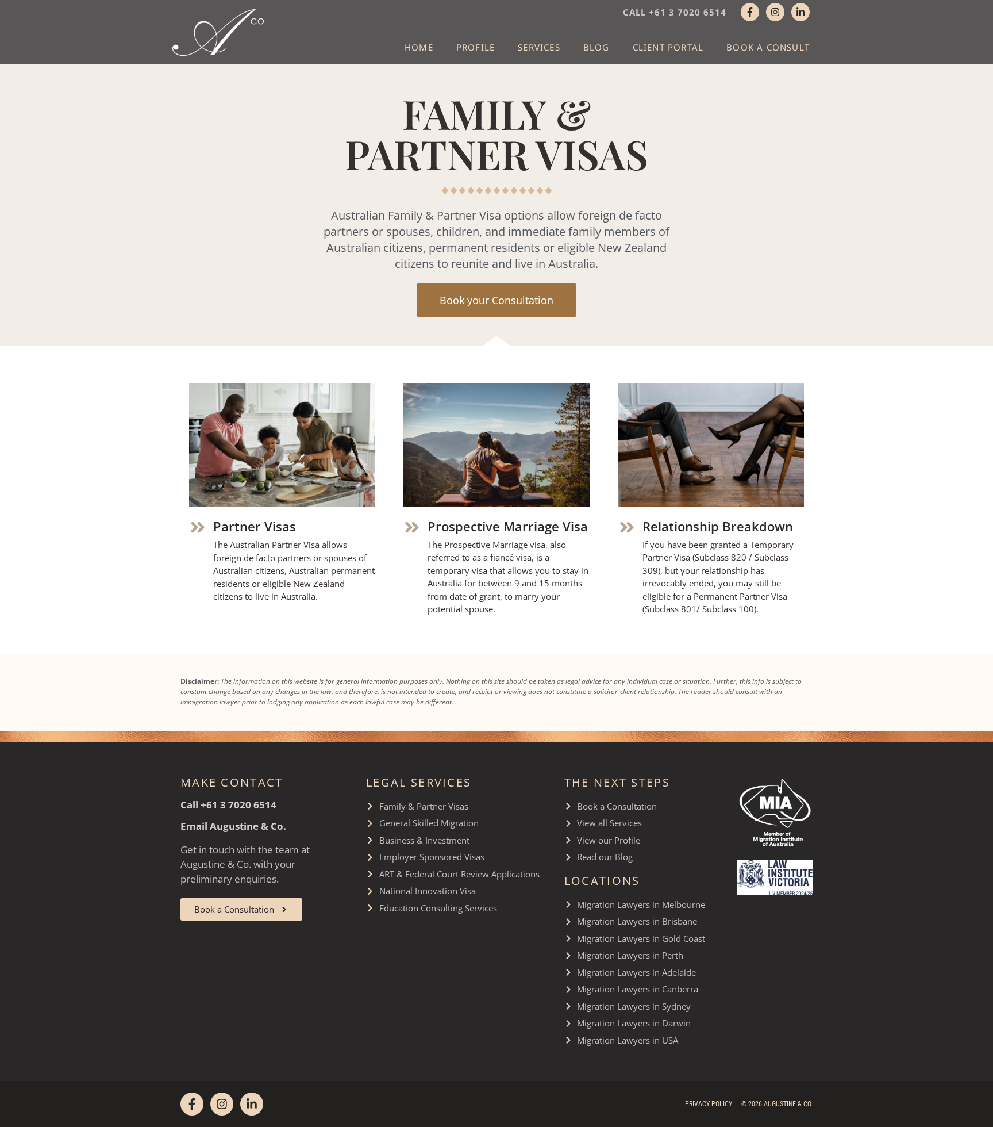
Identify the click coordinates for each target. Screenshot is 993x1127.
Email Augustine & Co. (233, 826)
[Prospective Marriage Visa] (412, 527)
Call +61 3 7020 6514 (674, 12)
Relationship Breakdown (717, 526)
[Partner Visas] (197, 527)
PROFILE (475, 47)
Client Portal (668, 47)
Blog (596, 47)
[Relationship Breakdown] (627, 527)
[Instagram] (775, 12)
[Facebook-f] (750, 12)
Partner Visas (254, 526)
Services (539, 47)
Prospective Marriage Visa (508, 526)
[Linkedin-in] (800, 12)
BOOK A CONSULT (768, 47)
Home (419, 47)
